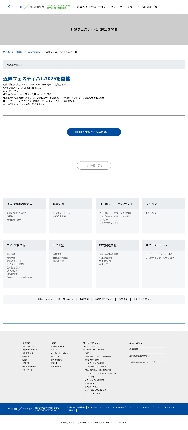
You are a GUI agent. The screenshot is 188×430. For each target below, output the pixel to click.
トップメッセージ (61, 213)
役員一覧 (25, 356)
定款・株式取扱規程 (108, 254)
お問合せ (71, 410)
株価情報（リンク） (103, 299)
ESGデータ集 (89, 376)
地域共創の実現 (90, 383)
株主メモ (103, 264)
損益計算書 (12, 274)
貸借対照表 (12, 270)
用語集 (10, 216)
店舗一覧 (25, 363)
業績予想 (11, 257)
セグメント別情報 (15, 264)
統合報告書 (58, 260)
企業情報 (82, 7)
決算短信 (57, 254)
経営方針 (58, 204)
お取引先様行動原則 (92, 360)
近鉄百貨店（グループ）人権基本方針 (98, 370)
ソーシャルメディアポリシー (147, 407)
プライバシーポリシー (122, 407)
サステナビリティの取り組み (159, 257)
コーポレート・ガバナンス (116, 204)
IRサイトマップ (44, 299)
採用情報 (147, 7)
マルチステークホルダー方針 (95, 366)
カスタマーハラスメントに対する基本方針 (100, 373)
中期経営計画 (59, 216)
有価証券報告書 (60, 257)
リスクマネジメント (109, 223)
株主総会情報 (105, 257)
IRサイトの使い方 (142, 299)
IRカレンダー (152, 213)
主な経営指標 (13, 267)
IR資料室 (58, 245)
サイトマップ (168, 407)
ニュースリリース (130, 7)
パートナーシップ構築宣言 (94, 363)
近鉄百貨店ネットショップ (140, 362)
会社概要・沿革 (14, 219)
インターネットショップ (98, 407)
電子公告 (123, 299)
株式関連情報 (108, 245)
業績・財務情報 (16, 245)
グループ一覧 (27, 370)
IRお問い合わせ (66, 299)
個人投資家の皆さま (20, 204)
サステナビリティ (108, 7)
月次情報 (11, 254)
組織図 (24, 360)
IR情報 (92, 7)
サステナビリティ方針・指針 (159, 254)
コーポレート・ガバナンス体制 (114, 216)
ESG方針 (88, 353)
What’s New (34, 51)
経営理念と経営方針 (29, 349)
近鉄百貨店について (16, 213)
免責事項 (84, 299)
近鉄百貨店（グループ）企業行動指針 (98, 356)
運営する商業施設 (29, 366)
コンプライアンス (108, 219)
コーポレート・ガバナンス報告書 (115, 213)
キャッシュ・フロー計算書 (19, 277)
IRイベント (152, 204)
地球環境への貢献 (91, 387)
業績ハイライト (14, 260)
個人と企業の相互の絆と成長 (95, 390)
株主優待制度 (105, 260)
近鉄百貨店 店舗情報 (138, 355)
